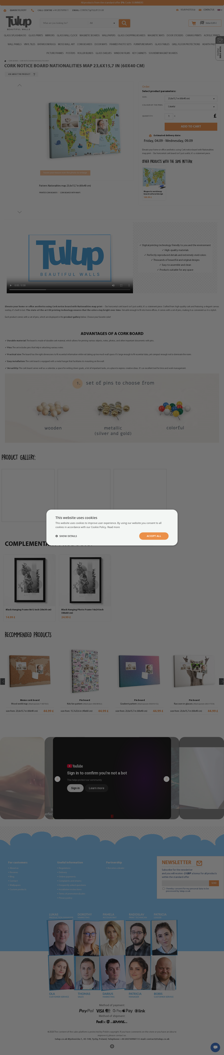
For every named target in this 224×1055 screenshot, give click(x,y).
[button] (66, 536)
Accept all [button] (154, 536)
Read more (113, 527)
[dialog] (112, 528)
